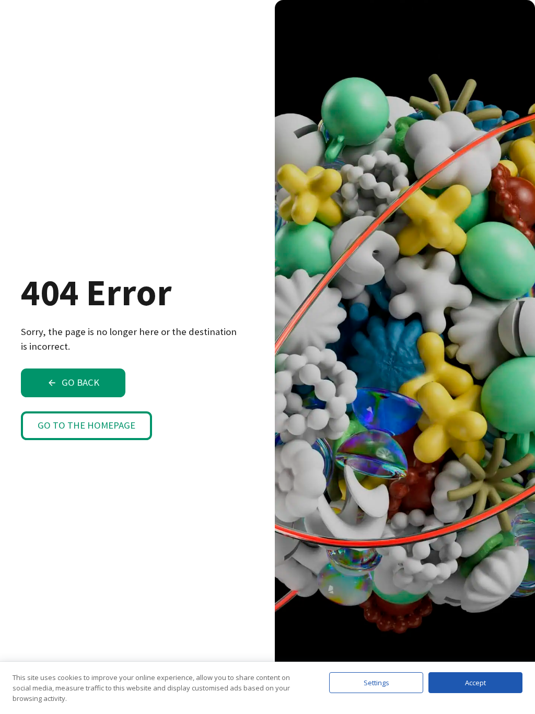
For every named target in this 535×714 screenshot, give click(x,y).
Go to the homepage (86, 425)
